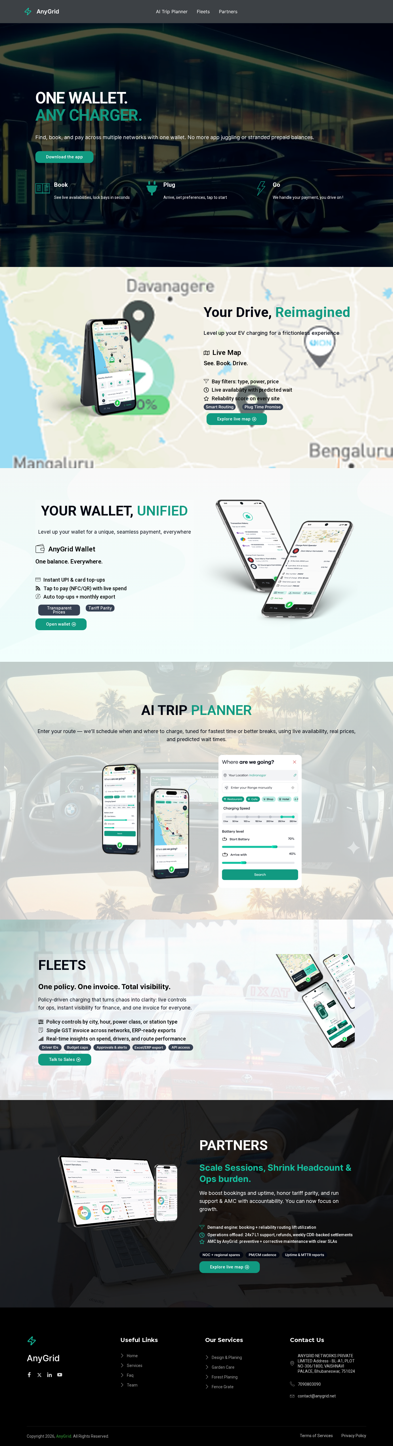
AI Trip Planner (172, 11)
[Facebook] (30, 1375)
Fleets (203, 11)
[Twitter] (40, 1374)
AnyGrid (48, 11)
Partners (228, 11)
